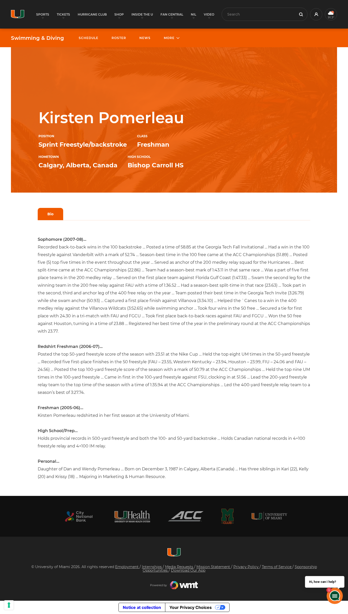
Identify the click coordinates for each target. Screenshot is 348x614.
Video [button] (209, 14)
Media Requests (179, 567)
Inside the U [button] (142, 14)
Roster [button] (119, 38)
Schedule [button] (88, 38)
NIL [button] (193, 14)
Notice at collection (142, 607)
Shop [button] (119, 14)
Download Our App (188, 570)
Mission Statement (213, 567)
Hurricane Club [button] (92, 14)
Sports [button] (42, 14)
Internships (152, 567)
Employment (127, 567)
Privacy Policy (246, 567)
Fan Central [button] (171, 14)
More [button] (169, 38)
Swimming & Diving (37, 38)
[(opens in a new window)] (79, 516)
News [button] (145, 38)
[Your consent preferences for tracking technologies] (9, 605)
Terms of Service (277, 567)
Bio (50, 214)
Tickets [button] (63, 14)
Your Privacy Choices (190, 607)
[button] (316, 14)
